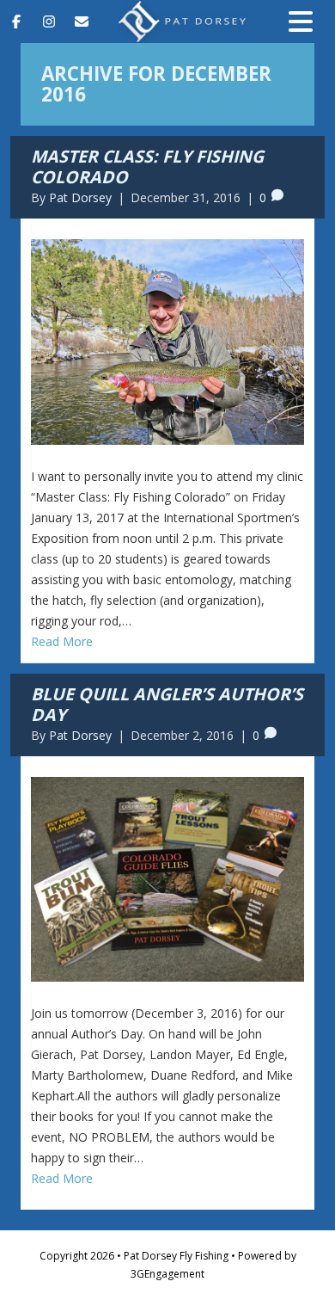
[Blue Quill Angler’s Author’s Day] (167, 878)
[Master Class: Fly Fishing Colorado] (167, 340)
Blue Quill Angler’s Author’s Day (167, 704)
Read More (62, 641)
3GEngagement (167, 1273)
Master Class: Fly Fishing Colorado (147, 166)
